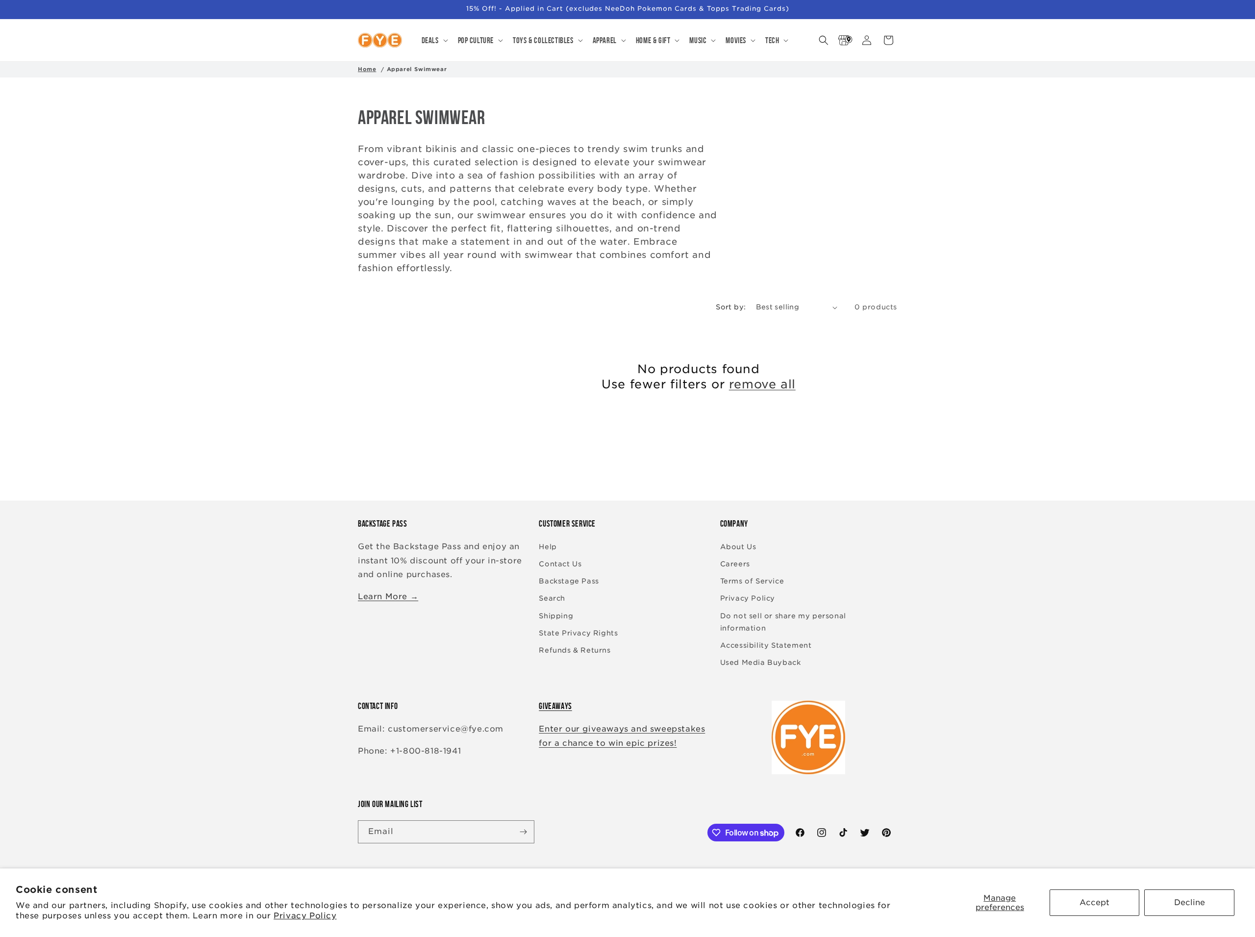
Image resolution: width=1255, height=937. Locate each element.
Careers (735, 564)
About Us (738, 547)
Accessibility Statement (766, 645)
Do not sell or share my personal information (783, 622)
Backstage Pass (569, 581)
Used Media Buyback (760, 662)
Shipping (556, 616)
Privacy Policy (305, 915)
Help (547, 547)
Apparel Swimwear (417, 69)
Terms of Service (752, 581)
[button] (434, 40)
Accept (1094, 902)
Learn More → (388, 596)
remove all (762, 384)
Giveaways (555, 706)
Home (367, 69)
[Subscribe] (523, 831)
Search (552, 598)
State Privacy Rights (578, 633)
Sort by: (731, 307)
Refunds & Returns (574, 650)
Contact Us (560, 564)
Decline (1189, 902)
